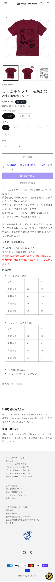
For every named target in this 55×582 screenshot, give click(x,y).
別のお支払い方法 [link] (27, 183)
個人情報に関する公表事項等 (18, 517)
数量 (4, 140)
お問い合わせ (11, 498)
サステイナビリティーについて (19, 473)
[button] (6, 3)
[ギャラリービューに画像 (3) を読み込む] (44, 73)
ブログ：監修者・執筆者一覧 (18, 470)
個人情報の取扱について (32, 165)
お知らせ (9, 461)
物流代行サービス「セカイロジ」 (20, 476)
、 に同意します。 (29, 167)
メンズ (9, 117)
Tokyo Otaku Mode (30, 576)
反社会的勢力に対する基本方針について (22, 520)
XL (34, 128)
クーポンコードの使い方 (16, 495)
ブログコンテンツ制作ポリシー (19, 467)
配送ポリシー (39, 438)
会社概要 (9, 523)
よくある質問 (11, 485)
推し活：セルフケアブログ (17, 464)
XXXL (8, 135)
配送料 (4, 106)
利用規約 (11, 165)
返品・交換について (14, 492)
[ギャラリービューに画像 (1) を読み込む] (10, 73)
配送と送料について (14, 489)
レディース (25, 117)
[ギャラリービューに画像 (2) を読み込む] (27, 73)
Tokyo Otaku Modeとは (15, 458)
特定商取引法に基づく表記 (17, 507)
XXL (44, 128)
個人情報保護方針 (13, 513)
